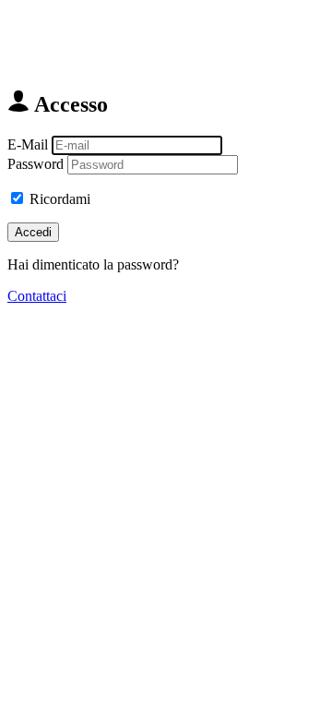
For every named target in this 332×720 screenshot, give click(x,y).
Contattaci (36, 296)
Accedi (33, 232)
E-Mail (27, 144)
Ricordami (60, 199)
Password (35, 164)
